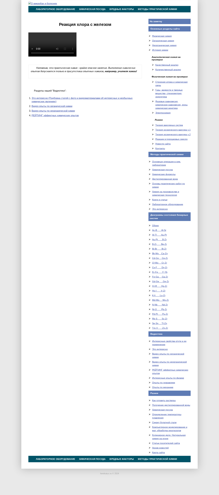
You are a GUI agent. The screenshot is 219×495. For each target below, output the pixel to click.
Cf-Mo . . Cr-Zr (159, 262)
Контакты (114, 15)
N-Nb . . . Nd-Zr (160, 304)
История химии (160, 50)
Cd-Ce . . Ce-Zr (160, 258)
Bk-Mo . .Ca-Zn (160, 253)
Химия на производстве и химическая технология (70, 15)
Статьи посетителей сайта (166, 443)
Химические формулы (164, 174)
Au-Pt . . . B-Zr (159, 239)
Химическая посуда (92, 9)
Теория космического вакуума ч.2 (173, 134)
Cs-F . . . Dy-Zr (159, 267)
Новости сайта (163, 143)
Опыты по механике (162, 387)
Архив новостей (160, 447)
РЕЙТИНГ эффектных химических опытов (55, 115)
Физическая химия (162, 36)
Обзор (155, 225)
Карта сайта (158, 452)
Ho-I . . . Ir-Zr (158, 290)
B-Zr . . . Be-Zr (159, 244)
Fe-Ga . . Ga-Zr (160, 276)
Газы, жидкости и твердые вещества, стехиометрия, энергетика (169, 93)
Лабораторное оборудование (55, 9)
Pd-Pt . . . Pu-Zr (160, 314)
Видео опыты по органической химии (52, 106)
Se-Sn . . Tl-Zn (159, 323)
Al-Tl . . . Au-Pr (159, 235)
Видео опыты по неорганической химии (53, 110)
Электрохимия (163, 112)
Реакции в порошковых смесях (171, 139)
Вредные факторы (122, 9)
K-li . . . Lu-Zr (158, 295)
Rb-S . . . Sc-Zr (159, 318)
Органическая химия (163, 40)
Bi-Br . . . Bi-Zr (159, 249)
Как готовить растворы (164, 400)
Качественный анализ (166, 65)
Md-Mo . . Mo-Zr (160, 300)
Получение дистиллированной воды (171, 405)
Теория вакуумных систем (169, 125)
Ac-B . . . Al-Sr (159, 230)
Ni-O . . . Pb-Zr (159, 309)
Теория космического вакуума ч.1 (173, 129)
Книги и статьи (159, 199)
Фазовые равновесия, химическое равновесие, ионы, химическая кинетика (171, 104)
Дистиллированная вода (165, 179)
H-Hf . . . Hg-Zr (159, 286)
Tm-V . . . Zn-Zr (160, 328)
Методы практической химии (157, 9)
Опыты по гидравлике (163, 382)
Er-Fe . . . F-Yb (159, 272)
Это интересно (160, 209)
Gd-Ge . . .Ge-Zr (160, 281)
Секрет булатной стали (164, 422)
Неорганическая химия (164, 45)
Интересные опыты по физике (168, 378)
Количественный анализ (168, 69)
